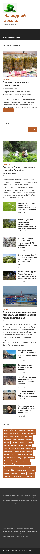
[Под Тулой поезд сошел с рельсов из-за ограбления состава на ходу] (9, 358)
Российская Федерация (27, 467)
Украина (22, 473)
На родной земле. (15, 18)
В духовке (7, 439)
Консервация (30, 448)
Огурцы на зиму (28, 458)
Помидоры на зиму (17, 461)
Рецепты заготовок (10, 467)
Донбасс (22, 442)
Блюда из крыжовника (27, 433)
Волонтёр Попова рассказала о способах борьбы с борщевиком (20, 170)
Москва (6, 454)
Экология (6, 164)
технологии (30, 476)
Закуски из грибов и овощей (13, 445)
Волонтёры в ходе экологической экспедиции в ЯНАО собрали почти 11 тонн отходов (27, 242)
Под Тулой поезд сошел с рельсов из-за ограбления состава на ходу (27, 354)
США (12, 470)
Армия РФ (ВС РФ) (10, 430)
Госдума (6, 442)
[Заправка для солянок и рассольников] (20, 65)
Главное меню (12, 37)
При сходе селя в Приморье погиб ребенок (25, 367)
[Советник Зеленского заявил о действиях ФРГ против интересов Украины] (9, 399)
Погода (6, 461)
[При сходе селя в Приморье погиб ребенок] (9, 372)
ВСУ (30, 436)
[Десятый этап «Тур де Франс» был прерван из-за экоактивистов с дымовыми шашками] (9, 279)
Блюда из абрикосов (11, 433)
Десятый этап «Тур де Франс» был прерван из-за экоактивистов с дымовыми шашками (27, 275)
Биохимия (30, 430)
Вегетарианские (18, 439)
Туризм (5, 309)
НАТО (13, 454)
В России (24, 436)
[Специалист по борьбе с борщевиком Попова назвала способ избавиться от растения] (9, 262)
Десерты (14, 442)
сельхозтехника (19, 476)
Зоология (7, 448)
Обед (19, 458)
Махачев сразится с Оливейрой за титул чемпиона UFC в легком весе (26, 409)
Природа (7, 464)
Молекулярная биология (23, 451)
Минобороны (8, 451)
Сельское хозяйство (11, 473)
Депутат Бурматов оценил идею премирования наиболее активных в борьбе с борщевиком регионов (27, 225)
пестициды (7, 476)
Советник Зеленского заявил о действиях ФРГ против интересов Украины (27, 394)
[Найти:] (20, 129)
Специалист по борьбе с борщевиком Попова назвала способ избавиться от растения (27, 259)
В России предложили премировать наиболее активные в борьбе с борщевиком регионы (27, 207)
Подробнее (8, 110)
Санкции (32, 470)
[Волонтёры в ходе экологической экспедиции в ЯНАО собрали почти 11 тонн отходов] (9, 246)
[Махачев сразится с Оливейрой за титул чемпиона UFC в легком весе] (9, 413)
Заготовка (6, 79)
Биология (22, 430)
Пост (27, 461)
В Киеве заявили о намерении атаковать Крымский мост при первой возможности (19, 315)
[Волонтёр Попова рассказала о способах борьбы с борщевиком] (20, 162)
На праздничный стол (24, 454)
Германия (29, 439)
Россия (6, 470)
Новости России (9, 458)
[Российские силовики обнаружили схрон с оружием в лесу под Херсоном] (9, 385)
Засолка (28, 445)
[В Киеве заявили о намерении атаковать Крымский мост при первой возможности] (20, 307)
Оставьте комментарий (10, 88)
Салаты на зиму (22, 470)
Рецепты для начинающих (21, 464)
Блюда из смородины (11, 436)
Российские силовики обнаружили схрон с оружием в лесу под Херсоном (27, 380)
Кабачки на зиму (18, 448)
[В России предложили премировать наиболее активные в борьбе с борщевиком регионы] (9, 211)
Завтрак (30, 442)
